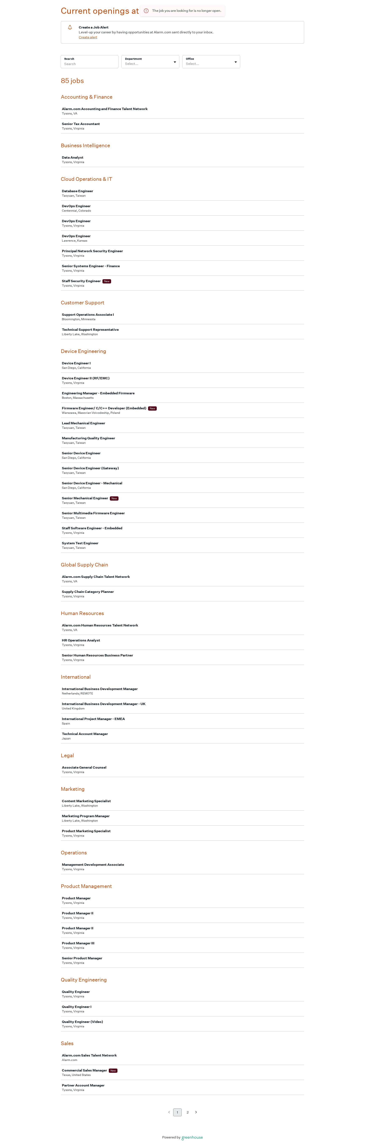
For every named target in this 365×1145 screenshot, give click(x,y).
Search (69, 59)
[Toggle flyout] (174, 62)
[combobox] (125, 63)
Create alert (88, 37)
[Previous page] (169, 1112)
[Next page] (196, 1112)
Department (133, 59)
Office (190, 59)
